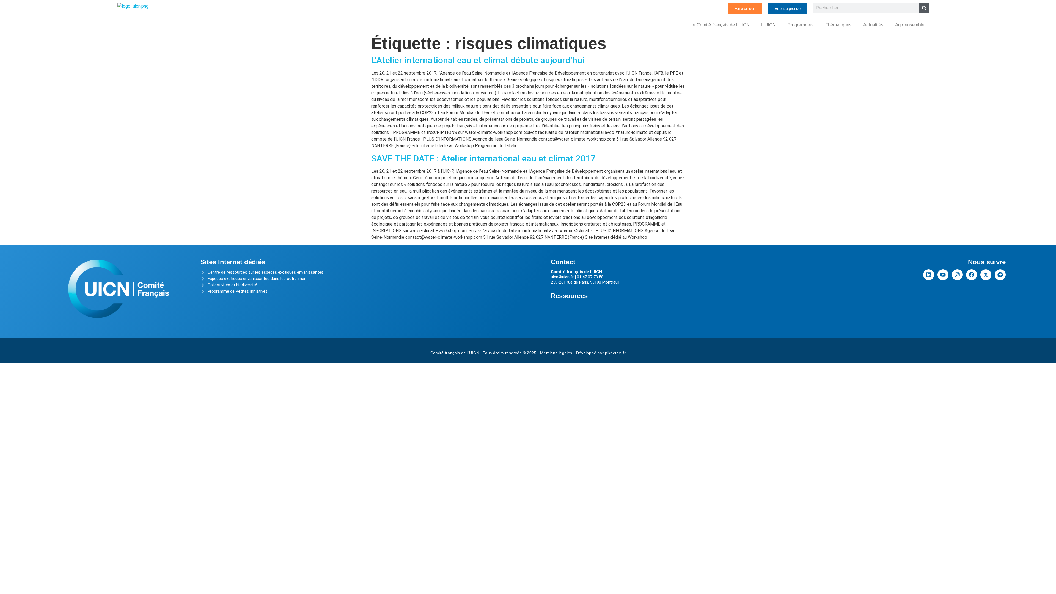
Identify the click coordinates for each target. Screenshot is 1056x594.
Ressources (569, 295)
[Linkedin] (928, 274)
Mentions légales (556, 353)
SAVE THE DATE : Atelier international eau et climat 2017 (483, 158)
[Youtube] (942, 274)
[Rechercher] (924, 8)
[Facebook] (971, 274)
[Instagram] (957, 274)
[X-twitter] (985, 274)
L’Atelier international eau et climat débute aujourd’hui (477, 60)
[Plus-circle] (1000, 274)
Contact (563, 262)
